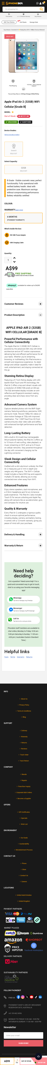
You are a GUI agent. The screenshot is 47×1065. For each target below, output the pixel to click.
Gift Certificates (24, 812)
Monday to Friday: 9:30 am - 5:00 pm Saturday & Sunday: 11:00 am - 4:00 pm (25, 1020)
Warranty (13, 210)
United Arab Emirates (24, 895)
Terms (12, 657)
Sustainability (24, 844)
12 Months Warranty (23, 16)
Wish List (24, 824)
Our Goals (24, 838)
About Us (24, 699)
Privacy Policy (24, 705)
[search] (41, 9)
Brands (24, 774)
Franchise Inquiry (24, 786)
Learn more (19, 210)
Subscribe (24, 1043)
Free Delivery (9, 16)
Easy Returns (38, 16)
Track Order (24, 755)
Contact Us (24, 875)
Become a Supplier (24, 798)
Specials (24, 818)
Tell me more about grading (11, 134)
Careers (24, 881)
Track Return (24, 761)
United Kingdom (24, 901)
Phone (24, 863)
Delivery (24, 731)
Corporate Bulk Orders (24, 792)
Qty (17, 1062)
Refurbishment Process (24, 850)
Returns (29, 657)
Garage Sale (34, 22)
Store (24, 869)
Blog (24, 717)
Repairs (24, 780)
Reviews (24, 749)
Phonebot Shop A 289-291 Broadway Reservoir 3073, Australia (25, 1006)
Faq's (6, 657)
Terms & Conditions (24, 711)
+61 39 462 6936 (15, 1013)
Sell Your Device (9, 22)
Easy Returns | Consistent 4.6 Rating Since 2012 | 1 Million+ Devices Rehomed (24, 29)
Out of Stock (26, 1061)
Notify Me (24, 116)
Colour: (8, 203)
